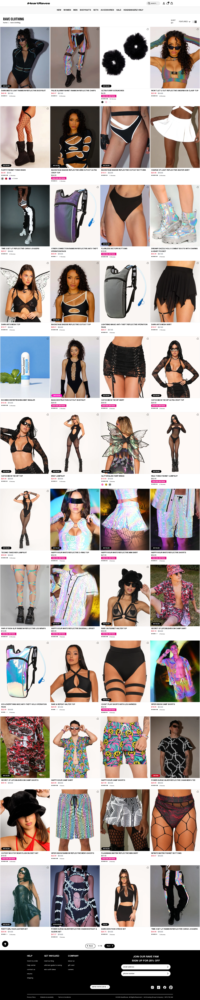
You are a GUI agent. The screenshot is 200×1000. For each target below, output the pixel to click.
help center (31, 965)
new (59, 10)
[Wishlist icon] (48, 29)
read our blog (49, 961)
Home (5, 23)
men (75, 10)
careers (71, 969)
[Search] (149, 3)
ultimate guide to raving (53, 965)
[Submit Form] (168, 966)
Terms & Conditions (64, 997)
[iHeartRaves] (38, 3)
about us (71, 961)
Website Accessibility (47, 997)
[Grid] (193, 22)
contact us (31, 969)
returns (29, 974)
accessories (107, 10)
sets (95, 10)
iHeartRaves (124, 997)
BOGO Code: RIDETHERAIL (108, 96)
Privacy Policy (31, 997)
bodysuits (85, 10)
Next (109, 946)
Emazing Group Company (154, 997)
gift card (71, 965)
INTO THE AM (169, 997)
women (67, 10)
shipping (30, 978)
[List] (196, 22)
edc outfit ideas (50, 969)
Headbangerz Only (133, 10)
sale (118, 10)
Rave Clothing (15, 23)
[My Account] (163, 3)
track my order (32, 961)
